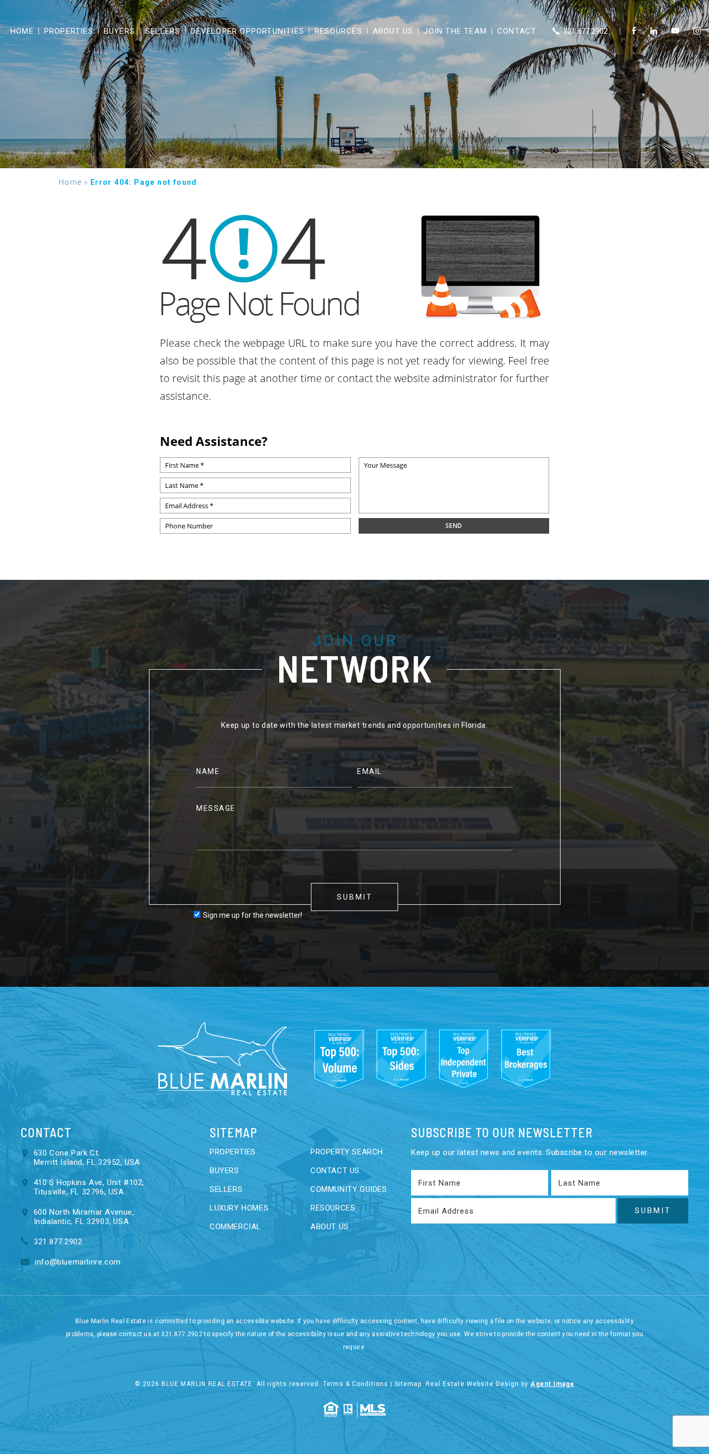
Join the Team (455, 31)
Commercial (235, 1226)
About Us (393, 31)
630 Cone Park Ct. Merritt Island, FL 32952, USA (87, 1157)
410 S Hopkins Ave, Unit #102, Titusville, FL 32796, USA (89, 1187)
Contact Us (335, 1170)
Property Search (346, 1152)
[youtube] (675, 31)
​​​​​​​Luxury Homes (239, 1208)
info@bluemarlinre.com (77, 1262)
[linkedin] (654, 31)
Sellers (162, 31)
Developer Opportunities (247, 31)
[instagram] (697, 31)
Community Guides (348, 1189)
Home (22, 31)
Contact (516, 31)
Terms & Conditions (355, 1384)
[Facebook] (634, 31)
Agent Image (552, 1384)
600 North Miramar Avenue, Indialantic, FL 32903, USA (84, 1216)
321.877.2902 (584, 31)
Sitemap (407, 1384)
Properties (68, 31)
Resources (338, 31)
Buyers (119, 31)
